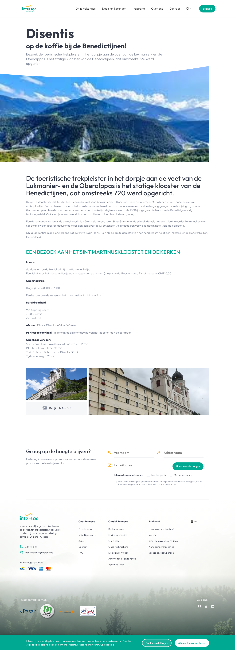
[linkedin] (212, 606)
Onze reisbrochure (118, 546)
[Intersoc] (29, 8)
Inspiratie (139, 8)
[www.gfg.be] (88, 611)
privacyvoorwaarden (176, 481)
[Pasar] (28, 611)
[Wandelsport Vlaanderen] (68, 611)
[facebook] (199, 606)
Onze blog (114, 540)
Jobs (81, 540)
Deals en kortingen (114, 8)
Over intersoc (85, 529)
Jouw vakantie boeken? (161, 529)
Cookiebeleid (107, 644)
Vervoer (153, 534)
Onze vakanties (86, 8)
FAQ (80, 552)
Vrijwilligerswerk (87, 534)
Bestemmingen (116, 529)
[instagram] (206, 606)
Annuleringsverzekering (161, 546)
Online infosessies (117, 534)
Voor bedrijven (116, 564)
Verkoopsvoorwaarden (161, 552)
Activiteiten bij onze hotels (122, 558)
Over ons (157, 8)
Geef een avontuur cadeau (163, 540)
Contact (174, 8)
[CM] (48, 611)
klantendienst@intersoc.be (39, 552)
